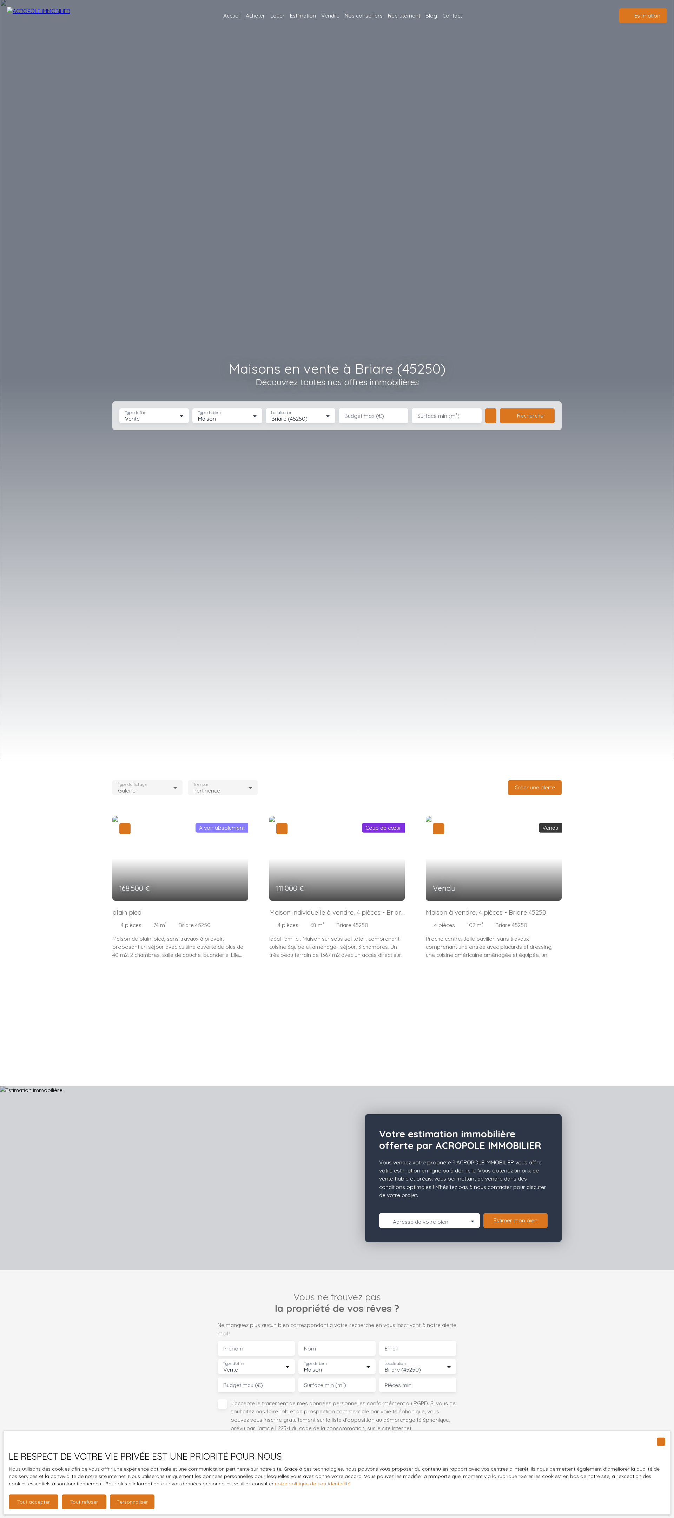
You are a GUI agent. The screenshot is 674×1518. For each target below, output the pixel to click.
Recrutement (404, 15)
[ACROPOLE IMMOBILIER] (47, 16)
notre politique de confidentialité (312, 1483)
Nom (310, 1348)
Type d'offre (135, 412)
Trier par (200, 784)
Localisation (281, 412)
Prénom (233, 1348)
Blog (431, 15)
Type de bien (209, 412)
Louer (277, 15)
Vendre (330, 15)
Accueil (231, 15)
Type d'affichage (132, 784)
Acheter (255, 15)
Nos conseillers (364, 15)
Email (391, 1348)
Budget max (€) (364, 416)
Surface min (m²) (438, 416)
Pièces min (398, 1385)
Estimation (303, 15)
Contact (452, 15)
